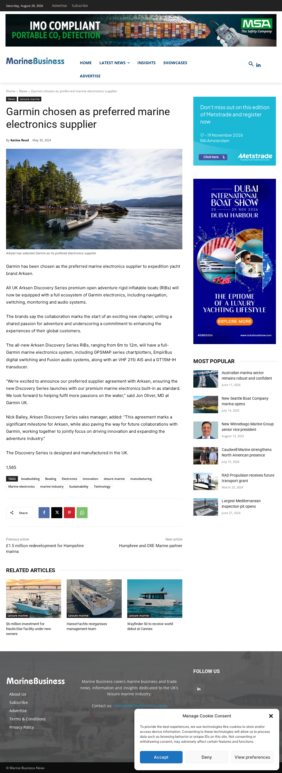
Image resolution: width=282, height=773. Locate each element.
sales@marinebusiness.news (140, 705)
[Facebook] (44, 512)
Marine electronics (21, 486)
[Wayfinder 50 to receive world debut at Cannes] (154, 598)
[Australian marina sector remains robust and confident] (205, 379)
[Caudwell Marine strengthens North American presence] (205, 455)
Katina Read (19, 140)
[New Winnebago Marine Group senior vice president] (205, 430)
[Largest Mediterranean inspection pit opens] (205, 507)
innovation (90, 479)
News (23, 91)
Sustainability (78, 486)
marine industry (52, 486)
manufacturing (141, 479)
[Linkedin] (258, 65)
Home (10, 91)
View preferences (252, 757)
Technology (102, 486)
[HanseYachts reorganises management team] (94, 598)
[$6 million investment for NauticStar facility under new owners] (33, 598)
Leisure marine (30, 99)
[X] (56, 512)
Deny (207, 757)
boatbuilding (30, 479)
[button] (271, 716)
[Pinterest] (69, 512)
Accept (161, 757)
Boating (50, 479)
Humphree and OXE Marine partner (150, 545)
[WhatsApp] (82, 512)
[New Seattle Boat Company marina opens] (205, 404)
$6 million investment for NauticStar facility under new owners (28, 629)
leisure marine (114, 479)
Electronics (69, 479)
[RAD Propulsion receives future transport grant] (205, 481)
